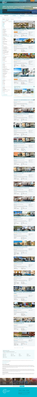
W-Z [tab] (15, 352)
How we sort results (10, 21)
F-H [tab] (8, 352)
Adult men (4, 58)
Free (3, 42)
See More (21, 36)
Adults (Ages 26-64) (5, 47)
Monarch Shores (16, 77)
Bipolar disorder (5, 76)
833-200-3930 (15, 175)
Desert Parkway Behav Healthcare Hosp (20, 246)
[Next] (34, 25)
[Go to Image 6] (25, 112)
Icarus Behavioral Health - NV (19, 323)
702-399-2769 (15, 102)
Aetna (4, 37)
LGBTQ (4, 59)
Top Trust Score (8, 19)
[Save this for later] (34, 21)
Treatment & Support (21, 2)
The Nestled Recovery (17, 217)
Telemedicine (4, 33)
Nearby (15, 87)
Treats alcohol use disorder (6, 51)
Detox (4, 32)
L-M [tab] (10, 352)
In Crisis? (35, 7)
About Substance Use (29, 2)
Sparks (28, 354)
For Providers (27, 390)
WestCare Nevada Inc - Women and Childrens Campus (23, 308)
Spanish (4, 88)
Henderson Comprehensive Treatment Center (21, 187)
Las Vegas (4, 24)
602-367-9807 (15, 325)
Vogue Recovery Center (18, 276)
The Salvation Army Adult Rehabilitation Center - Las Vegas (24, 99)
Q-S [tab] (13, 352)
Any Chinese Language (5, 91)
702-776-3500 (15, 249)
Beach (4, 81)
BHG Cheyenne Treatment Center (19, 128)
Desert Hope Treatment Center (19, 30)
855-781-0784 (15, 116)
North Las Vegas (4, 27)
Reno (20, 354)
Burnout (4, 77)
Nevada (5, 351)
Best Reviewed (12, 19)
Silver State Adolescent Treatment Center (21, 232)
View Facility (20, 79)
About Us (34, 2)
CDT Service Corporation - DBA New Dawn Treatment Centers (23, 293)
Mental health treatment (5, 52)
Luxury (4, 53)
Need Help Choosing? (5, 94)
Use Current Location (5, 10)
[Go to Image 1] (22, 28)
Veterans (4, 60)
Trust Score (29, 366)
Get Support (23, 390)
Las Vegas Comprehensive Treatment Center (21, 113)
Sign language (4, 89)
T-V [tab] (14, 352)
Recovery (25, 2)
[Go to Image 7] (25, 28)
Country (4, 83)
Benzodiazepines (5, 66)
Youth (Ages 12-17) (5, 48)
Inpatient (4, 30)
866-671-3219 (15, 234)
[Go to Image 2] (23, 112)
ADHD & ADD (4, 74)
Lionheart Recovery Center (18, 262)
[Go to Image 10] (26, 215)
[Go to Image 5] (24, 28)
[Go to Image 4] (24, 112)
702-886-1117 (15, 265)
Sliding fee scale (5, 43)
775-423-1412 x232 (16, 340)
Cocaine (4, 67)
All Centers (4, 19)
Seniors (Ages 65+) (5, 46)
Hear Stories (20, 390)
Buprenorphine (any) (5, 71)
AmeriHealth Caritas (5, 39)
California (17, 87)
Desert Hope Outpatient (18, 44)
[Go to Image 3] (23, 28)
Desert (4, 84)
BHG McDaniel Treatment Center (19, 158)
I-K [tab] (9, 352)
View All (4, 55)
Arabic (4, 90)
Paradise (20, 355)
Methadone (4, 70)
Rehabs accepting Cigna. (4, 363)
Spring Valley (29, 355)
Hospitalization (4, 31)
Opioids (4, 65)
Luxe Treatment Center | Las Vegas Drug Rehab (22, 59)
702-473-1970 (15, 279)
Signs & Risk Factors (15, 2)
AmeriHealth (4, 38)
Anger (4, 75)
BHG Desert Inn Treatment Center (19, 143)
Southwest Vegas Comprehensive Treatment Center (22, 202)
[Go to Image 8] (25, 215)
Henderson (4, 23)
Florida (19, 87)
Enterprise (4, 26)
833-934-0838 (16, 79)
